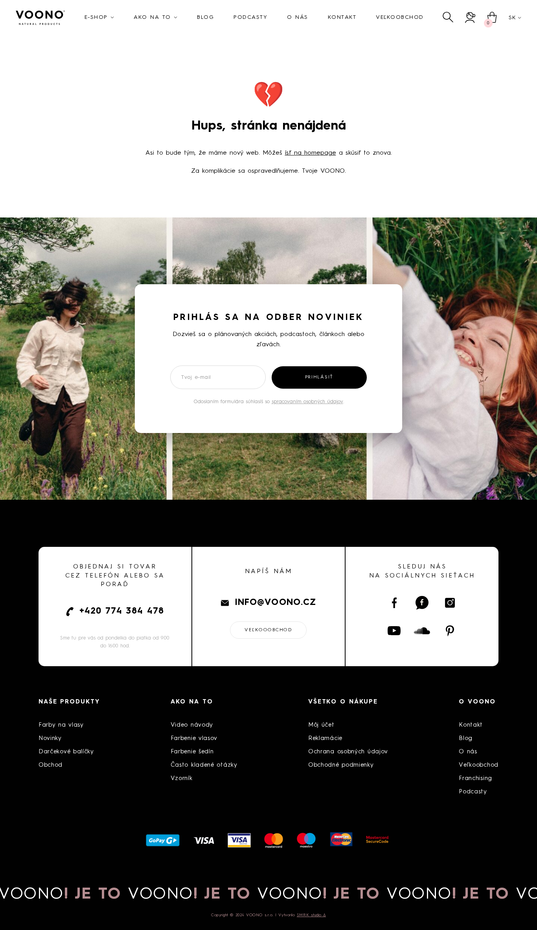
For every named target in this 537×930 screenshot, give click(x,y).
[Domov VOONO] (40, 17)
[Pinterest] (450, 630)
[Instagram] (450, 603)
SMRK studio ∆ (311, 915)
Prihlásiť (319, 377)
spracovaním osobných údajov (307, 401)
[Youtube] (394, 630)
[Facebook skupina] (422, 603)
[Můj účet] (470, 17)
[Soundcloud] (422, 630)
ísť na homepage (310, 153)
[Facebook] (394, 603)
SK (512, 17)
